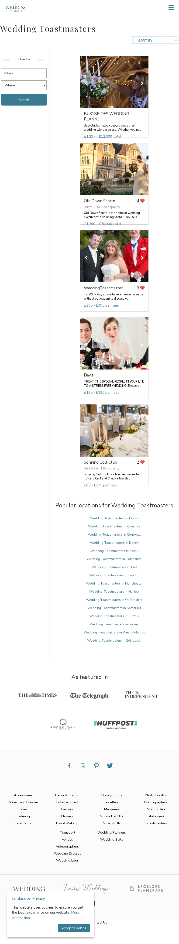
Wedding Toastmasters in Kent (114, 567)
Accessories (23, 795)
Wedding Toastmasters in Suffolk (114, 616)
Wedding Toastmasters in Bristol (114, 518)
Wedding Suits (111, 839)
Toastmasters (156, 823)
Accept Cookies (73, 928)
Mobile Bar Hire (112, 816)
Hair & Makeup (67, 823)
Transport (67, 832)
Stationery (156, 816)
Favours (67, 809)
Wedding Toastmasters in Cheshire (114, 526)
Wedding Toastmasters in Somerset (114, 608)
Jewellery (112, 802)
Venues (67, 839)
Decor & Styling (67, 795)
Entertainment (67, 802)
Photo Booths (156, 795)
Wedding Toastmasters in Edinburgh (114, 640)
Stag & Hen (156, 809)
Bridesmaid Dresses (23, 802)
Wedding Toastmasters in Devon (114, 542)
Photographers (156, 802)
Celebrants (23, 823)
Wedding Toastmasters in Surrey (114, 624)
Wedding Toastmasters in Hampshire (114, 559)
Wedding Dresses (67, 853)
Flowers (67, 816)
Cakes (23, 809)
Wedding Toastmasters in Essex (114, 551)
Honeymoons (111, 795)
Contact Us (99, 922)
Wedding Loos (67, 860)
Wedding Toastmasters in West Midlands (114, 632)
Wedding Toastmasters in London (114, 575)
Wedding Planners (111, 832)
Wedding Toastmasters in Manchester (114, 583)
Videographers (67, 846)
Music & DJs (111, 823)
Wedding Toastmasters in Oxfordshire (114, 600)
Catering (23, 816)
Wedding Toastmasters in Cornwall (114, 534)
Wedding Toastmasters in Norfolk (114, 591)
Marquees (111, 809)
